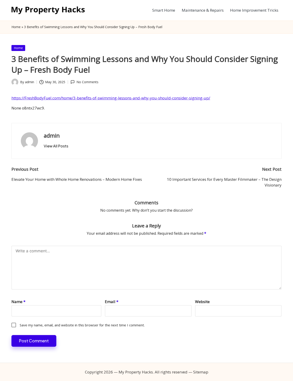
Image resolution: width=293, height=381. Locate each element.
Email (111, 301)
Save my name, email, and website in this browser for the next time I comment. (82, 325)
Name (18, 301)
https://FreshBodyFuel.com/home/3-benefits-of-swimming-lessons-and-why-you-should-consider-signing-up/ (110, 98)
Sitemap (200, 372)
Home (16, 27)
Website (202, 301)
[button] (56, 146)
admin (52, 135)
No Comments (87, 82)
